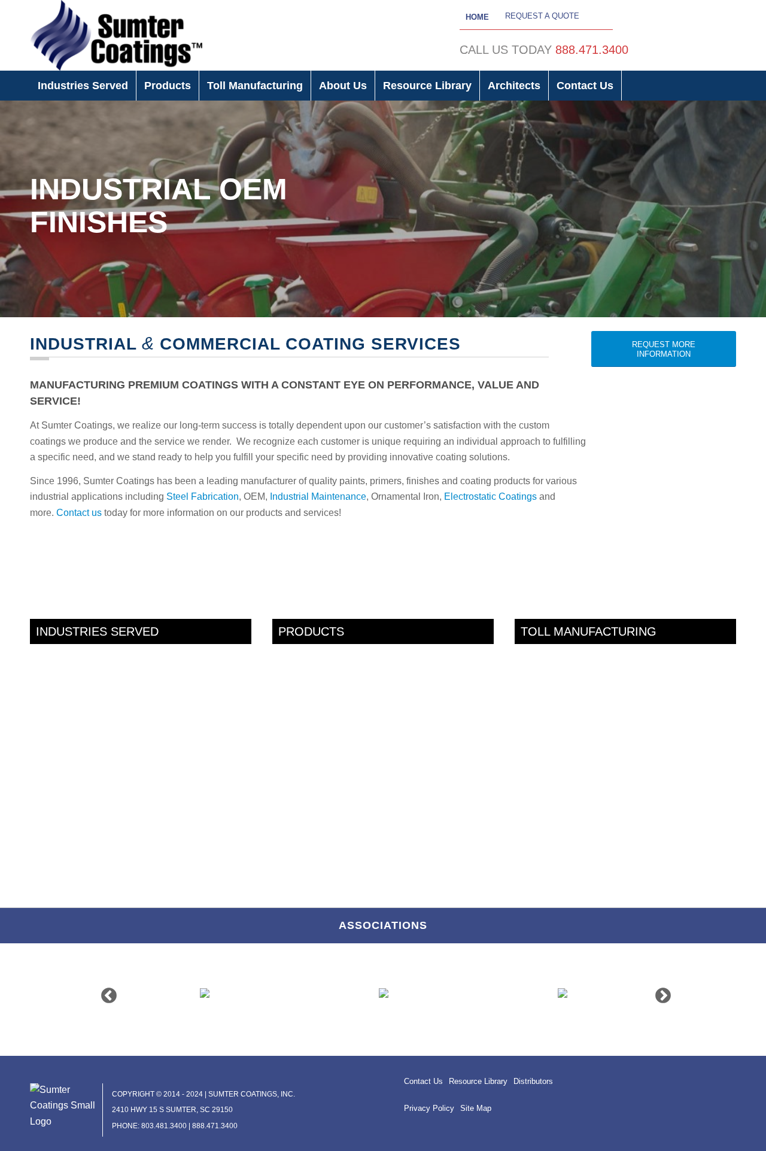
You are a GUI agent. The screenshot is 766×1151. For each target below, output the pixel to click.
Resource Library (478, 1081)
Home (477, 17)
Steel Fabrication (202, 496)
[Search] (728, 86)
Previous (106, 993)
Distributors (533, 1081)
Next (660, 993)
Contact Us (423, 1081)
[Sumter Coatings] (116, 35)
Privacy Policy (429, 1108)
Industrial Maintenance (318, 496)
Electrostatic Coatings (490, 496)
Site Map (475, 1108)
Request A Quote (542, 15)
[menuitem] (83, 86)
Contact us (79, 513)
